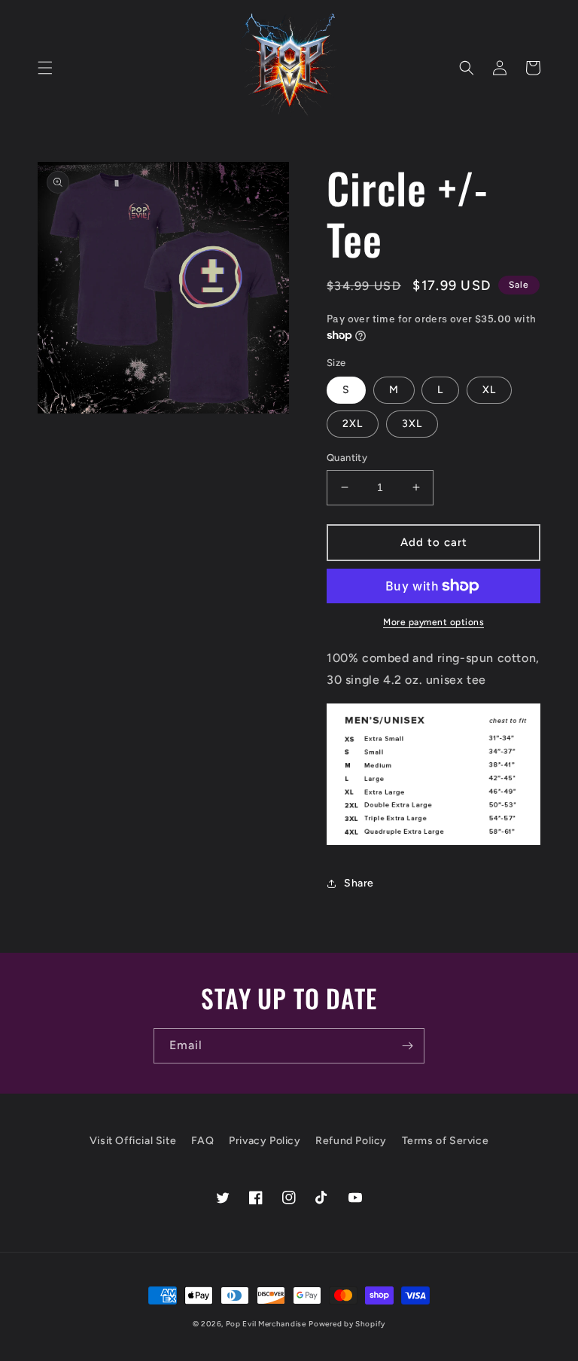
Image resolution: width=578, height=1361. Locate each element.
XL (489, 389)
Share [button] (359, 883)
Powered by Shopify (347, 1324)
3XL (412, 423)
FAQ (202, 1140)
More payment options (433, 622)
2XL (352, 423)
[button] (45, 67)
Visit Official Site (133, 1140)
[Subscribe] (407, 1045)
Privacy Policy (264, 1140)
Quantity (347, 457)
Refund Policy (351, 1140)
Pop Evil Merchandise (266, 1324)
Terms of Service (445, 1140)
